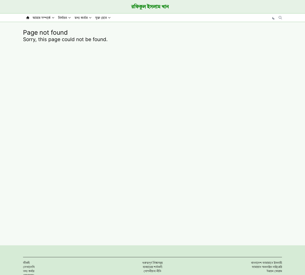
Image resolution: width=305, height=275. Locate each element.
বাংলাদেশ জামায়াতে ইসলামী (266, 262)
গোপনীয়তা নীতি (152, 271)
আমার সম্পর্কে (42, 18)
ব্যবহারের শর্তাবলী (152, 267)
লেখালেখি (29, 267)
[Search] (280, 17)
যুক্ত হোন (101, 18)
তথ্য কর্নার (81, 18)
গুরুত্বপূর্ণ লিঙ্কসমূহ (152, 262)
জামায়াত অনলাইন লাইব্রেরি (267, 267)
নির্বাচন (62, 18)
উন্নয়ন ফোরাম (274, 271)
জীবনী (26, 262)
